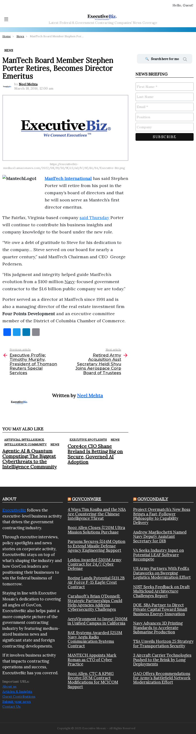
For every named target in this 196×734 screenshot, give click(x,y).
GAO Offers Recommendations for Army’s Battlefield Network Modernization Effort (162, 678)
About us (9, 686)
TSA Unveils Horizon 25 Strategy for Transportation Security (163, 643)
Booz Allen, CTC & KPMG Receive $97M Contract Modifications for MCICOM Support (93, 680)
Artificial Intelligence (24, 439)
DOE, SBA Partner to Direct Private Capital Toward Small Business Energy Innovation (160, 609)
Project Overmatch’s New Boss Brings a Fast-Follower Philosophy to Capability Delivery (161, 516)
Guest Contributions (18, 696)
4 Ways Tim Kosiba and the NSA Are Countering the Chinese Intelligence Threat (97, 513)
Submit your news (16, 701)
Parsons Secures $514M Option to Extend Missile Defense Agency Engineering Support (96, 545)
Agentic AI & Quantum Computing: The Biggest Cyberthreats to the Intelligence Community (29, 459)
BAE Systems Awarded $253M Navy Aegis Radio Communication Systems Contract (95, 639)
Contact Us (11, 706)
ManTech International (68, 178)
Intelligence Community (25, 444)
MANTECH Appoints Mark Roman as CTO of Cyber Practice (92, 659)
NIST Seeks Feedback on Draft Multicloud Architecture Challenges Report (161, 591)
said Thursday (94, 217)
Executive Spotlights (88, 439)
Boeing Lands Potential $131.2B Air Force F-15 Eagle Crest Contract (96, 582)
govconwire (86, 499)
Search (185, 60)
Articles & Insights (17, 691)
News (54, 444)
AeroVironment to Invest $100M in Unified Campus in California (97, 621)
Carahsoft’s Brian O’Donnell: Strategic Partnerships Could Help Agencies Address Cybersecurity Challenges (95, 603)
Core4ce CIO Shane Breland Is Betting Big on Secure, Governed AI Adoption (95, 454)
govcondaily (152, 499)
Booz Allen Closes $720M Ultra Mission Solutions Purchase (96, 529)
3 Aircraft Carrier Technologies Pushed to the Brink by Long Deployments (162, 659)
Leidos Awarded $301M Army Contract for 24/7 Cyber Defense (94, 564)
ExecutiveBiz (14, 510)
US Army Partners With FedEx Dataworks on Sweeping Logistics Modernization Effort (162, 572)
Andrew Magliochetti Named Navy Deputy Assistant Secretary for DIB (159, 536)
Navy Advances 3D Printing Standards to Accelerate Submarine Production (158, 627)
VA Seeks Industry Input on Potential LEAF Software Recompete (158, 554)
